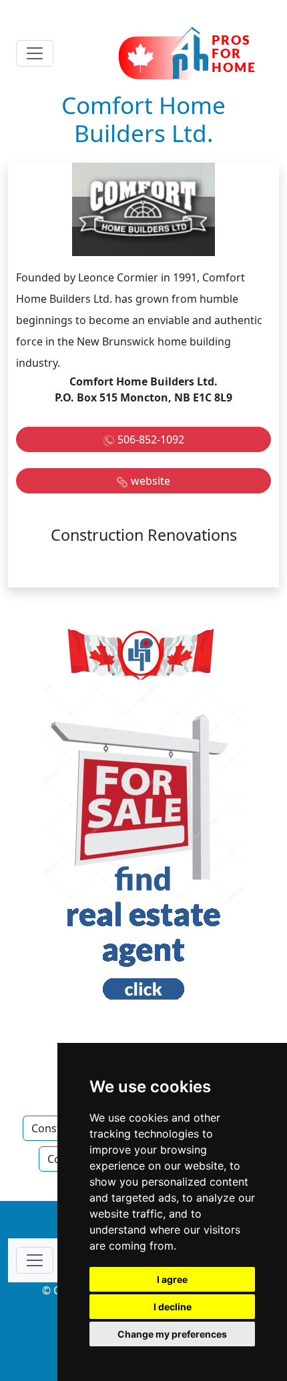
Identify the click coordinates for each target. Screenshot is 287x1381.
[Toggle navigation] (34, 53)
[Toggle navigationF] (34, 1260)
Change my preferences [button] (172, 1334)
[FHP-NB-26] (143, 818)
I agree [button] (172, 1279)
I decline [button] (173, 1306)
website (150, 480)
